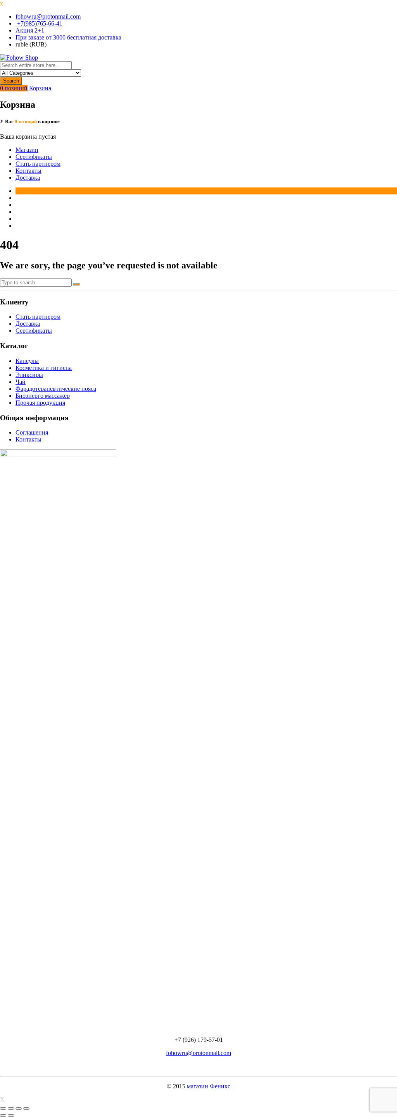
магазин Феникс (208, 1086)
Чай (21, 381)
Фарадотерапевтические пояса (56, 388)
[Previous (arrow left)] (3, 1115)
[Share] (11, 1108)
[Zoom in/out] (26, 1108)
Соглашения (32, 432)
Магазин (27, 149)
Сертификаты (34, 156)
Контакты (28, 170)
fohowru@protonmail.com (48, 16)
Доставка (28, 177)
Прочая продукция (40, 402)
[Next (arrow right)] (11, 1115)
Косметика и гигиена (44, 367)
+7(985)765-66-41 (39, 23)
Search (11, 81)
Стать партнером (38, 163)
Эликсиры (29, 374)
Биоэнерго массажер (43, 395)
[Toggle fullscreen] (19, 1108)
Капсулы (27, 360)
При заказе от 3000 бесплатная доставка (68, 37)
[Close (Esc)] (3, 1108)
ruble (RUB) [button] (31, 44)
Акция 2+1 (30, 30)
